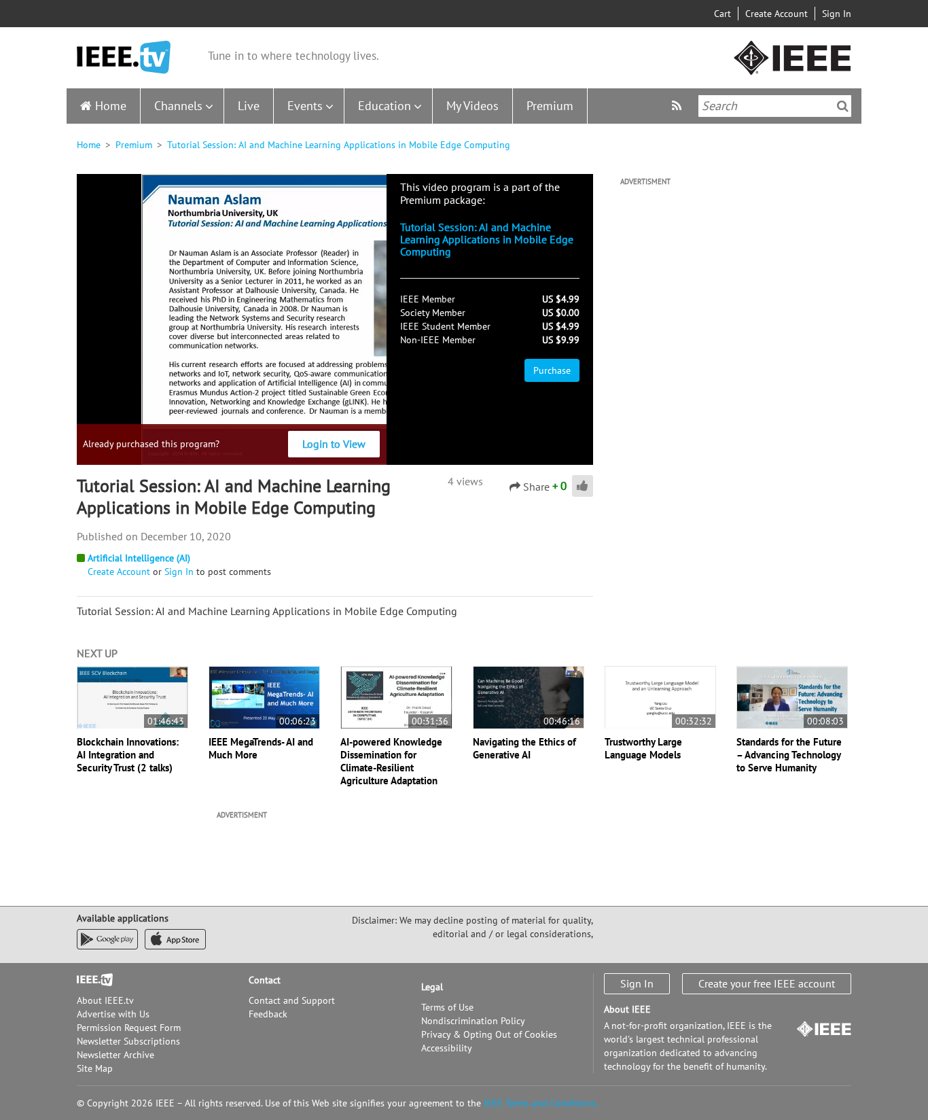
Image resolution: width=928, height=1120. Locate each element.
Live (249, 105)
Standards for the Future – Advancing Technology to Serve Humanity (789, 754)
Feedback (268, 1014)
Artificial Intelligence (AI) (139, 558)
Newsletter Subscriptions (128, 1041)
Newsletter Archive (115, 1055)
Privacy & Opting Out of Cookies (489, 1034)
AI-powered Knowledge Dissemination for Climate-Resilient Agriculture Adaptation (391, 761)
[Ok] (842, 106)
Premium (550, 105)
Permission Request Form (129, 1027)
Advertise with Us (113, 1014)
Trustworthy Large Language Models (643, 748)
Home (110, 105)
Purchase (552, 370)
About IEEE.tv (105, 1000)
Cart (722, 13)
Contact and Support (292, 1000)
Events (305, 105)
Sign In (836, 13)
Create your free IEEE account (766, 983)
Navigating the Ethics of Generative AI (524, 748)
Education (384, 105)
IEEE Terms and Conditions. (541, 1103)
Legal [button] (432, 987)
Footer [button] (90, 980)
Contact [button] (265, 980)
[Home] (124, 57)
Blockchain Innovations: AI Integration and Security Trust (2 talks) (128, 754)
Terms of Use (447, 1007)
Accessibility (446, 1048)
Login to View (333, 444)
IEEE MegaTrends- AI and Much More (261, 748)
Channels (178, 105)
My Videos (472, 105)
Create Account (776, 13)
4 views (465, 481)
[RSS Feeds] (678, 105)
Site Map (95, 1068)
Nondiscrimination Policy (473, 1021)
